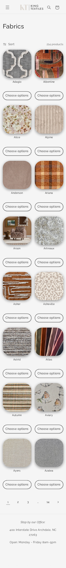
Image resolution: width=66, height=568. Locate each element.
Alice (17, 137)
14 (48, 501)
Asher (16, 304)
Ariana (49, 193)
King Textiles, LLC (26, 566)
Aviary (49, 415)
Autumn (17, 415)
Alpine (49, 137)
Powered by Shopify (47, 566)
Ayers (16, 470)
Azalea (49, 470)
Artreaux (49, 248)
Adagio (17, 81)
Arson (16, 248)
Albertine (49, 81)
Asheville (49, 304)
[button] (7, 7)
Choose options (17, 95)
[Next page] (58, 502)
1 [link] (8, 502)
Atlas (49, 359)
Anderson (17, 193)
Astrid (17, 359)
